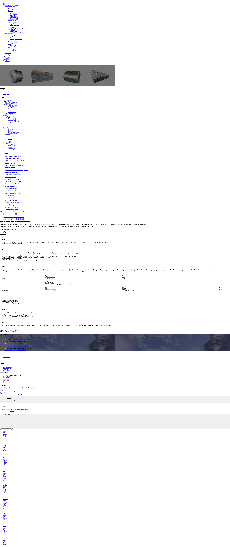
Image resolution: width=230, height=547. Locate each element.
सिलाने (9, 54)
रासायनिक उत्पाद (8, 53)
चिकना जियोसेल (13, 45)
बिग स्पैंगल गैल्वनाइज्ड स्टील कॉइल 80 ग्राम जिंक (12, 330)
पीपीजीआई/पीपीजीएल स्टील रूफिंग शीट (16, 32)
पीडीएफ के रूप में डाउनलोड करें (10, 229)
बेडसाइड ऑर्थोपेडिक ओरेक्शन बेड (16, 12)
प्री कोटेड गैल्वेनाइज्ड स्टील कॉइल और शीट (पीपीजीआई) (16, 341)
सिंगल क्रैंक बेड (13, 15)
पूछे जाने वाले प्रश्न (6, 59)
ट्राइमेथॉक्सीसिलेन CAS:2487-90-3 (13, 181)
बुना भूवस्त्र (10, 139)
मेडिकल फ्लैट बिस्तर (13, 14)
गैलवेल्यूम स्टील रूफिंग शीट (14, 30)
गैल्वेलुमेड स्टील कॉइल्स (14, 26)
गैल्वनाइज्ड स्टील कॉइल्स (14, 27)
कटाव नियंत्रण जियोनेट (14, 50)
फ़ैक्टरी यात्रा (7, 61)
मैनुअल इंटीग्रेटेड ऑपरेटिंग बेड (13, 9)
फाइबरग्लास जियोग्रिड (14, 35)
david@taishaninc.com (7, 369)
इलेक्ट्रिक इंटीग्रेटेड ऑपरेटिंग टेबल (14, 8)
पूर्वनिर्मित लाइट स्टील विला (12, 22)
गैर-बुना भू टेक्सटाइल (11, 136)
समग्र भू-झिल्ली (12, 43)
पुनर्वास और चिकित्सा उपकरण (10, 6)
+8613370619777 (6, 376)
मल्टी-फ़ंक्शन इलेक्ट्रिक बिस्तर (13, 19)
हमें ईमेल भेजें (2, 229)
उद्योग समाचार (7, 58)
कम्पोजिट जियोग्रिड (13, 42)
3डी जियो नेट (12, 48)
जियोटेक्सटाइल (7, 134)
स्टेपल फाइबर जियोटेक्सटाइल (13, 137)
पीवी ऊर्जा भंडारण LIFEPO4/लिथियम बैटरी (12, 5)
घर (3, 3)
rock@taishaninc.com (7, 366)
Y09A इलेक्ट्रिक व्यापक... (10, 177)
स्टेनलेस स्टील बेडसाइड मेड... (11, 186)
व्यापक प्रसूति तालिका (11, 7)
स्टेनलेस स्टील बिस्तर (13, 16)
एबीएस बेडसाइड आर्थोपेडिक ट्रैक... (12, 195)
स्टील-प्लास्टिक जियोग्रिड (14, 40)
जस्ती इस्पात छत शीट (13, 31)
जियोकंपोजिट (10, 41)
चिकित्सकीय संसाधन (6, 357)
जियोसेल (9, 44)
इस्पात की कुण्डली (11, 23)
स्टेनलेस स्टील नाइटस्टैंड (14, 17)
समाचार (4, 56)
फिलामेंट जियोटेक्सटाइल (12, 135)
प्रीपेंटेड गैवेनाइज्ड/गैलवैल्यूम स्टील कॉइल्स (17, 28)
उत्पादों (4, 4)
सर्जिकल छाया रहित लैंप (12, 20)
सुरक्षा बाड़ (12, 52)
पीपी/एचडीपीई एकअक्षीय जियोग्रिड (16, 39)
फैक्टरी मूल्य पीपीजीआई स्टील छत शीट (9, 331)
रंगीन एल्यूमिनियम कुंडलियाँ (14, 25)
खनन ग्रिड (12, 36)
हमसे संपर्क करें (5, 62)
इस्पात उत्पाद (7, 21)
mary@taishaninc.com (7, 368)
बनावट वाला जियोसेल (13, 46)
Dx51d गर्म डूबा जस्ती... (10, 163)
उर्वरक (9, 55)
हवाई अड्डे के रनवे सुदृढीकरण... (11, 205)
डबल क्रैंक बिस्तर (13, 13)
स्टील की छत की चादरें (11, 29)
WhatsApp (19, 394)
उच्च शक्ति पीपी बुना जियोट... (11, 200)
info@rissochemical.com (7, 370)
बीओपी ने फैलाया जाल (14, 49)
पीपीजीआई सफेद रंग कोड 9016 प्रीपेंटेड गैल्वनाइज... (16, 350)
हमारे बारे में (5, 60)
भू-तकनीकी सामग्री (8, 33)
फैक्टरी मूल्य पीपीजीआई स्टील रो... (12, 209)
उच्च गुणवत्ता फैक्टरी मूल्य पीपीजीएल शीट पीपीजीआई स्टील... (17, 346)
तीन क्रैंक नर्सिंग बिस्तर (14, 18)
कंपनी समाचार (7, 57)
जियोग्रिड (9, 34)
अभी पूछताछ (2, 390)
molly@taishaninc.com (7, 367)
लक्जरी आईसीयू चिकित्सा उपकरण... (12, 158)
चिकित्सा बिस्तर (10, 11)
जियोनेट (9, 47)
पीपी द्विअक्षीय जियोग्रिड (14, 38)
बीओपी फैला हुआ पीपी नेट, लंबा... (11, 172)
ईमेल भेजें (1, 393)
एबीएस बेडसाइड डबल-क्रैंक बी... (11, 191)
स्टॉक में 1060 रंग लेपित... (10, 167)
